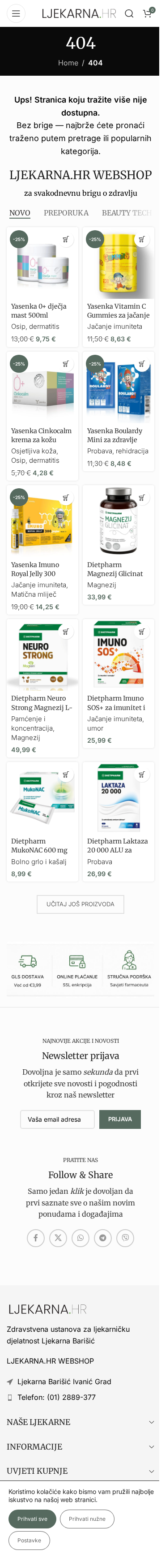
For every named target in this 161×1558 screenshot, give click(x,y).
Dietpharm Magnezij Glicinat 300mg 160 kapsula (117, 574)
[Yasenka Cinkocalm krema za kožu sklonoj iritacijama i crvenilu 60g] (42, 387)
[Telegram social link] (103, 1238)
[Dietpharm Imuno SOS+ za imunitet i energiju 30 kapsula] (118, 655)
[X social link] (58, 1238)
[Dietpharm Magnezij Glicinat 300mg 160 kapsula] (118, 521)
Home (68, 62)
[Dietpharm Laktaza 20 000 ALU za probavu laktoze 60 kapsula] (118, 798)
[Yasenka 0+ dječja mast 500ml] (42, 263)
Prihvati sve (32, 1518)
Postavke (29, 1540)
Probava (99, 861)
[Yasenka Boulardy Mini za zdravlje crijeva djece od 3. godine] (118, 387)
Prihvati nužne (87, 1518)
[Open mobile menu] (16, 13)
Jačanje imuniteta (114, 326)
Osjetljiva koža (33, 451)
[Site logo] (79, 12)
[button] (66, 239)
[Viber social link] (125, 1238)
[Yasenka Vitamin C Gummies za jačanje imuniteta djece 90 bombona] (118, 263)
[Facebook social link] (36, 1238)
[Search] (129, 13)
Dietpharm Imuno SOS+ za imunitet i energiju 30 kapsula (117, 707)
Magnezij (101, 585)
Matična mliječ (33, 594)
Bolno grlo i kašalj (39, 861)
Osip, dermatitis (35, 326)
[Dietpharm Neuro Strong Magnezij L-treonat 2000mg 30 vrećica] (42, 655)
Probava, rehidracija (117, 451)
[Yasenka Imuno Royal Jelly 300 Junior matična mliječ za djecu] (42, 521)
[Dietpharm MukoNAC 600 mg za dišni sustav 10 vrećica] (42, 798)
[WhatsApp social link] (80, 1238)
